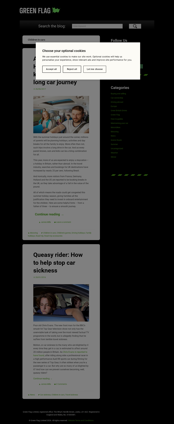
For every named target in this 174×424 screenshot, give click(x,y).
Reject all (72, 69)
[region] (88, 61)
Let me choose (95, 69)
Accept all (51, 69)
